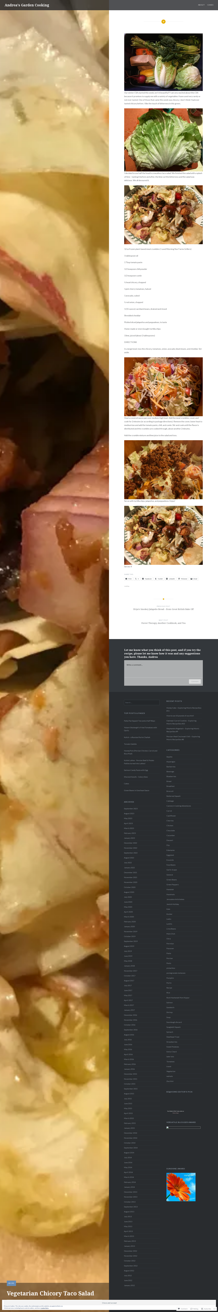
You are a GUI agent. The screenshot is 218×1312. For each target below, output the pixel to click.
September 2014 (130, 1148)
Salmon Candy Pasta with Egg (136, 770)
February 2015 (130, 1123)
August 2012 (129, 1270)
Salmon (169, 1002)
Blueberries (171, 776)
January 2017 (129, 1010)
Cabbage (170, 801)
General (169, 875)
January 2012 (129, 1285)
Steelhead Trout (172, 1037)
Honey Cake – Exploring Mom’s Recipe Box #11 (183, 709)
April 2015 (128, 1113)
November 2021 (130, 877)
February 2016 (130, 1064)
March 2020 (129, 917)
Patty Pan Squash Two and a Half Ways (139, 721)
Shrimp (169, 1012)
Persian (169, 958)
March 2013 (129, 1236)
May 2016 (128, 1049)
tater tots (170, 1056)
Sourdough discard (174, 1022)
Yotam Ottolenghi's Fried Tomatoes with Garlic (140, 728)
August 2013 (129, 1211)
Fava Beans (171, 865)
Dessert (169, 840)
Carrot (169, 811)
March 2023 (129, 828)
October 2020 (129, 887)
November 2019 (130, 931)
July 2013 (128, 1216)
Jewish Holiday (172, 904)
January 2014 (129, 1187)
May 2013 (128, 1226)
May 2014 (128, 1167)
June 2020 (128, 902)
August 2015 (129, 1093)
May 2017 (128, 995)
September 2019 (130, 941)
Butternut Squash (173, 796)
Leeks (168, 919)
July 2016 (128, 1039)
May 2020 (128, 907)
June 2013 (128, 1221)
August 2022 (129, 858)
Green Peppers (172, 884)
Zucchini (169, 1081)
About (201, 5)
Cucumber (170, 835)
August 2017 (129, 980)
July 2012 (128, 1275)
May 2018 (128, 961)
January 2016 (129, 1069)
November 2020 (130, 882)
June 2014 (128, 1162)
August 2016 (129, 1035)
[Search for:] (142, 702)
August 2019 (129, 946)
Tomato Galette (130, 744)
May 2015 (128, 1108)
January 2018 (129, 966)
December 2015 (130, 1074)
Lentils (169, 924)
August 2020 (129, 892)
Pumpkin (170, 978)
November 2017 (130, 971)
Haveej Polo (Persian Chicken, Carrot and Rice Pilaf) (140, 752)
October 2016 (129, 1025)
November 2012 (130, 1256)
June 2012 (128, 1280)
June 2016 (128, 1044)
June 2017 (128, 990)
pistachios (170, 968)
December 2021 (130, 872)
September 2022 (130, 853)
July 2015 (128, 1098)
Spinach (169, 1032)
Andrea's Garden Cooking (27, 5)
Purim (168, 983)
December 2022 (130, 843)
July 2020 (128, 897)
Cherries (170, 820)
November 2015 (130, 1079)
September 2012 (130, 1266)
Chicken (169, 825)
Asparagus (170, 761)
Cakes (210, 5)
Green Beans (171, 879)
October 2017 (129, 976)
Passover (170, 948)
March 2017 (129, 1005)
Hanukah (170, 889)
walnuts (169, 1076)
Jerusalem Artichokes (175, 899)
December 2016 (130, 1015)
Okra (168, 939)
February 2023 (130, 833)
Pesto (168, 963)
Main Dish (170, 934)
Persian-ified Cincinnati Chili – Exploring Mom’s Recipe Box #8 (183, 737)
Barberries (170, 766)
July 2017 (128, 985)
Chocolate (170, 830)
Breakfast (170, 786)
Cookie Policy (45, 1308)
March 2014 (129, 1177)
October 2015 (129, 1084)
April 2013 (128, 1231)
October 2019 (129, 936)
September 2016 (130, 1030)
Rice (168, 993)
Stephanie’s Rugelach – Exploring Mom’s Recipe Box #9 (182, 730)
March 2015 (129, 1118)
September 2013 (130, 1207)
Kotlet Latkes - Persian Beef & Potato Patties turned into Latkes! (139, 761)
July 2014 (128, 1157)
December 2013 (130, 1192)
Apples (169, 757)
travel (168, 1066)
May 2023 (128, 818)
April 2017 (128, 1000)
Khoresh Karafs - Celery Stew (136, 777)
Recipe (11, 1283)
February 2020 (130, 921)
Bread (168, 781)
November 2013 (130, 1197)
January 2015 (129, 1128)
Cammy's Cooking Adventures (178, 806)
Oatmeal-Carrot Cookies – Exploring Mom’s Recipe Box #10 (181, 722)
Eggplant (170, 855)
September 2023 (130, 808)
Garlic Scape (171, 870)
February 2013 (130, 1241)
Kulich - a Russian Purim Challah (137, 737)
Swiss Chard (171, 1052)
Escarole (170, 860)
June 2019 (128, 956)
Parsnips (170, 943)
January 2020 (129, 926)
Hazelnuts (170, 894)
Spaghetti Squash (173, 1027)
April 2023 (128, 823)
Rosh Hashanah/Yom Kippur (178, 998)
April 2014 (128, 1172)
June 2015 (128, 1103)
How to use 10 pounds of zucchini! (180, 716)
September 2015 (130, 1089)
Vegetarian (170, 1071)
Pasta (168, 953)
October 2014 (129, 1143)
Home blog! (176, 1113)
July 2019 (128, 951)
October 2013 (129, 1202)
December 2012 (130, 1251)
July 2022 (128, 862)
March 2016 (129, 1059)
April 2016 (128, 1054)
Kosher (169, 914)
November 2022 (130, 848)
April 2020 (128, 912)
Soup (168, 1017)
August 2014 (129, 1152)
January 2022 (129, 867)
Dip (168, 845)
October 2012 (129, 1261)
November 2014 (130, 1138)
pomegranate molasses (175, 973)
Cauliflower (171, 816)
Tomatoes (170, 1061)
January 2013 (129, 1246)
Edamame (170, 850)
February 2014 (130, 1182)
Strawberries (171, 1042)
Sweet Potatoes (172, 1047)
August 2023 (129, 813)
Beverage (170, 771)
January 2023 (129, 838)
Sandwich (170, 1007)
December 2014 (130, 1133)
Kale (168, 909)
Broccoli (169, 791)
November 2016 (130, 1020)
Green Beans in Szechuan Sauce (136, 790)
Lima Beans (171, 929)
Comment (194, 681)
